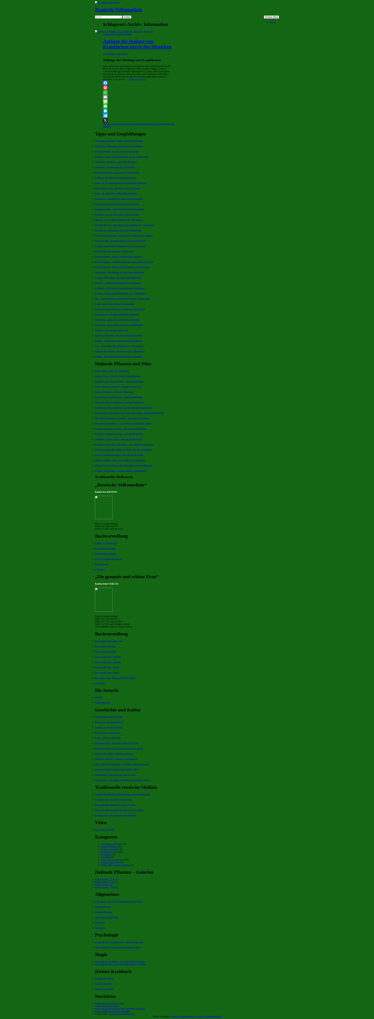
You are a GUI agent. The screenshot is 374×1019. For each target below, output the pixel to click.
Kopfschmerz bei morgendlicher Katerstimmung (117, 204)
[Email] (137, 97)
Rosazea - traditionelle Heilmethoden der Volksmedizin (120, 293)
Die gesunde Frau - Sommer (108, 662)
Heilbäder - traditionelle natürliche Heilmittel (115, 177)
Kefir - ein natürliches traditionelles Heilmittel (116, 193)
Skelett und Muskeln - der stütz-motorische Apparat (118, 335)
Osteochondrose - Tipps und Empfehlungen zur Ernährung (122, 267)
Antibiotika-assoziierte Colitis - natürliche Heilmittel (119, 141)
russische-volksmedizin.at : (183, 1016)
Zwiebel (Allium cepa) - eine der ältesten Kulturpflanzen (121, 470)
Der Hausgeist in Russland (107, 732)
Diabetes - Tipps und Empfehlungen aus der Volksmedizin (122, 156)
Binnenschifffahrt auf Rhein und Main (112, 1011)
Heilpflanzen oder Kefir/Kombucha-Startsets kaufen (119, 901)
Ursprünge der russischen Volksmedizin (113, 799)
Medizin (151, 124)
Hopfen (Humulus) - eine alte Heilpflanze (114, 392)
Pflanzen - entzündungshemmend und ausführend (118, 283)
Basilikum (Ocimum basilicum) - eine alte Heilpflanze (119, 381)
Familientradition (103, 702)
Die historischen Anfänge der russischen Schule (117, 769)
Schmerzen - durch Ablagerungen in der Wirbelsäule (119, 325)
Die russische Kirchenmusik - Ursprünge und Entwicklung (122, 764)
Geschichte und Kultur (111, 844)
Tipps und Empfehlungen (112, 859)
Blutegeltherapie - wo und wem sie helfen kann (116, 151)
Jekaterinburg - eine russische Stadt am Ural (115, 774)
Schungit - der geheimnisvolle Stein (111, 330)
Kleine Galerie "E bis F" (106, 882)
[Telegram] (137, 115)
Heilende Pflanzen (109, 846)
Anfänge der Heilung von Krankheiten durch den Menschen (137, 44)
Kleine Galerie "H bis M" (107, 887)
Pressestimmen (102, 564)
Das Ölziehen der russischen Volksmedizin (114, 251)
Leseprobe (100, 569)
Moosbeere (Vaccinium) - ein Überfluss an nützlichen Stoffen (123, 423)
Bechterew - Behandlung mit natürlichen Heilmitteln (119, 146)
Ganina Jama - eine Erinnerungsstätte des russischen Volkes (122, 780)
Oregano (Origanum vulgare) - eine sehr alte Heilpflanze (121, 428)
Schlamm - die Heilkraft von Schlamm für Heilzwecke (120, 309)
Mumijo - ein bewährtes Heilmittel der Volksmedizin (119, 220)
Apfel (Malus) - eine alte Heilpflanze (112, 371)
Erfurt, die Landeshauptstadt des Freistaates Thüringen (120, 1008)
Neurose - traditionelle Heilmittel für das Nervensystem (120, 246)
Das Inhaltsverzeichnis (105, 548)
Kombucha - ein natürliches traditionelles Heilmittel (118, 198)
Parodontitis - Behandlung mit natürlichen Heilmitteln (119, 272)
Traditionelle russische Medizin (117, 34)
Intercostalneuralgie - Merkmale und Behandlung (117, 188)
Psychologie (106, 854)
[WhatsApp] (137, 92)
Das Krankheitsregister (105, 553)
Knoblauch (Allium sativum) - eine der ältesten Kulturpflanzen (124, 407)
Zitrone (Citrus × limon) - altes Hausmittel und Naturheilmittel (123, 465)
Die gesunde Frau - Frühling (108, 657)
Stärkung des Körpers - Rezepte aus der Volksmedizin (120, 351)
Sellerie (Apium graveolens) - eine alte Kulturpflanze (119, 455)
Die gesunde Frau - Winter (107, 672)
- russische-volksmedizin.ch (120, 1014)
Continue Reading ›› (137, 79)
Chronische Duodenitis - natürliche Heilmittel (116, 162)
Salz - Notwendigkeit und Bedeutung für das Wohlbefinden (122, 298)
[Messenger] (137, 111)
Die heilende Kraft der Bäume (109, 717)
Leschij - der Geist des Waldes (109, 727)
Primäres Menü (271, 17)
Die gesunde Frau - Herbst (107, 667)
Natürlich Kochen (109, 852)
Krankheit (136, 124)
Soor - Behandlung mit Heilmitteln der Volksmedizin (119, 346)
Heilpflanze (108, 124)
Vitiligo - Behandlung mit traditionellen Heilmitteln (118, 356)
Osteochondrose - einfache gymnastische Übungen (118, 256)
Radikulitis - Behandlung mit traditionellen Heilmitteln (120, 288)
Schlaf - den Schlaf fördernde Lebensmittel (114, 304)
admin (125, 54)
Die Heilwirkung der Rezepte (108, 559)
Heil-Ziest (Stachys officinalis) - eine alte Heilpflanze (119, 402)
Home (272, 22)
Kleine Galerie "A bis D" (106, 879)
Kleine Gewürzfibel (110, 849)
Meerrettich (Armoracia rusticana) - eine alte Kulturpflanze (122, 418)
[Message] (137, 101)
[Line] (137, 106)
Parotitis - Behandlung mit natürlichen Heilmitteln (118, 277)
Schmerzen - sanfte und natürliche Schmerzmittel (117, 319)
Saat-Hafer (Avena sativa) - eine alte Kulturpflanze (118, 439)
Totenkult (159, 124)
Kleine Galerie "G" (104, 884)
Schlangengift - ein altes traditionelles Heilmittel (117, 314)
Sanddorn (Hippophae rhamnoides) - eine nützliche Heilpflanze (124, 444)
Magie (144, 124)
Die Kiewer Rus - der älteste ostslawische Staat (116, 743)
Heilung (117, 124)
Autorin (98, 697)
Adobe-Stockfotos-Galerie (107, 1006)
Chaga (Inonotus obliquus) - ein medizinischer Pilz (118, 386)
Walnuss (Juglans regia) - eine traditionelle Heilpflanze (120, 460)
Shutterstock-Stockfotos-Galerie (109, 1003)
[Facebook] (137, 83)
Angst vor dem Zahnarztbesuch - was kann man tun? (119, 942)
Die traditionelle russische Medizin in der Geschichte (119, 810)
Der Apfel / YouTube (104, 829)
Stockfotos (106, 857)
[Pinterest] (137, 87)
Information (126, 124)
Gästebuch (100, 922)
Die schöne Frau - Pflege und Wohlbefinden (115, 678)
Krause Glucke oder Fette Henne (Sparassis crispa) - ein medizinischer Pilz (129, 413)
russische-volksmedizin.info (209, 1016)
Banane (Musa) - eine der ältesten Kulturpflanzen (117, 376)
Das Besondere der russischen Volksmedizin (115, 815)
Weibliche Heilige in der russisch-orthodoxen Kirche (119, 748)
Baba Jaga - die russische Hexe (109, 722)
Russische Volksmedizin (118, 9)
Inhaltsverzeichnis (103, 907)
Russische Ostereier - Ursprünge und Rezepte (116, 759)
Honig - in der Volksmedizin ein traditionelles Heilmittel (120, 183)
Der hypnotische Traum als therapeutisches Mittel (117, 947)
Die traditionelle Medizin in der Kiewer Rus (115, 805)
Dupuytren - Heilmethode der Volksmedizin (115, 167)
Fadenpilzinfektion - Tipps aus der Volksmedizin (117, 172)
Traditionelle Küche (110, 862)
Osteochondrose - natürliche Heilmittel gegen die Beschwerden (124, 262)
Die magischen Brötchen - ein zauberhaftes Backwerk (120, 961)
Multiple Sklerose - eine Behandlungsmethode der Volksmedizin (124, 225)
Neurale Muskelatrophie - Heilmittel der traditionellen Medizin (123, 235)
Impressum (100, 928)
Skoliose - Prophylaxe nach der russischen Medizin (118, 340)
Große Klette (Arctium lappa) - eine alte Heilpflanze (119, 397)
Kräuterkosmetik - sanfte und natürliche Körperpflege (119, 209)
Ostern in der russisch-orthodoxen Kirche (114, 753)
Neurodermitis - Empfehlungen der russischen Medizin (120, 241)
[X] (137, 120)
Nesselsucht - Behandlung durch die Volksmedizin (118, 230)
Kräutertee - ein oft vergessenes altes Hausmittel (117, 214)
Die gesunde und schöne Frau (108, 641)
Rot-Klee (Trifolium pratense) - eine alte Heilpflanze (119, 434)
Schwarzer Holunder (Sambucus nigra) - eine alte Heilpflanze (123, 449)
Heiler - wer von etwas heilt (108, 738)
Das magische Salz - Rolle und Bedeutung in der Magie (120, 964)
